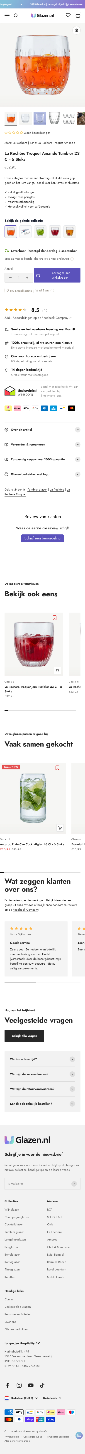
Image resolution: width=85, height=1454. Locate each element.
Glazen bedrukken (16, 1329)
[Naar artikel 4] (54, 119)
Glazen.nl (10, 681)
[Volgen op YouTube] (31, 1385)
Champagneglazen (17, 1217)
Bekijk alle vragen (24, 1036)
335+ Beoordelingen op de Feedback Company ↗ (38, 317)
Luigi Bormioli (55, 1254)
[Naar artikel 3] (40, 119)
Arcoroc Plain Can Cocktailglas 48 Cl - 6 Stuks (32, 844)
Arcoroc (52, 1239)
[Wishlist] (68, 16)
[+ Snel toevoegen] (57, 670)
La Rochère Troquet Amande (56, 143)
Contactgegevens (33, 1436)
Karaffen (10, 1277)
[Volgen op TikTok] (42, 1385)
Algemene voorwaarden (17, 1441)
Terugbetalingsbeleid (57, 1436)
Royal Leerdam (56, 1269)
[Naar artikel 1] (11, 119)
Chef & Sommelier (59, 1247)
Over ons (10, 1322)
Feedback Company (25, 909)
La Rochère (20, 143)
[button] (14, 133)
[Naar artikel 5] (69, 119)
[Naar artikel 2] (25, 119)
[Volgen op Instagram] (19, 1385)
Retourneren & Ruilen (18, 1314)
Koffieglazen (12, 1262)
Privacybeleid (12, 1436)
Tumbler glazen (37, 489)
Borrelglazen (12, 1254)
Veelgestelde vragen (18, 1307)
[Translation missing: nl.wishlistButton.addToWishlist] (55, 617)
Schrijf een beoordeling (42, 538)
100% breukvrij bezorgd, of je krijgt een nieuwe (54, 4)
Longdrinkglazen (15, 1239)
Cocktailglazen (14, 1224)
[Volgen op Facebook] (8, 1385)
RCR (49, 1209)
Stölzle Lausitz (56, 1277)
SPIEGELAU (54, 1217)
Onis (50, 1224)
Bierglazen (11, 1247)
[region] (42, 231)
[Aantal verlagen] (10, 277)
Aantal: (9, 269)
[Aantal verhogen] (27, 277)
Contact (9, 1299)
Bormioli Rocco (56, 1262)
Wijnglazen (12, 1209)
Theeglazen (12, 1269)
